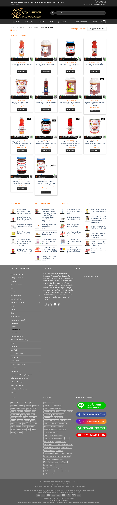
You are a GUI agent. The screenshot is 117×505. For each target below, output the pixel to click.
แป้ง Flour (65, 471)
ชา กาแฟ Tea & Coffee (18, 364)
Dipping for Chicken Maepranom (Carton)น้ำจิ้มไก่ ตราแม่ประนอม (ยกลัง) (94, 103)
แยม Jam (13, 392)
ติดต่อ (51, 22)
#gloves (25, 417)
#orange (34, 423)
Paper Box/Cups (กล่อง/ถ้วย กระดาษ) (53, 426)
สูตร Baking (62, 22)
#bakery (32, 402)
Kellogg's (14, 309)
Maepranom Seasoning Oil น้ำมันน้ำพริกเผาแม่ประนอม (94, 65)
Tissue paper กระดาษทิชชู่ (19, 339)
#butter (13, 408)
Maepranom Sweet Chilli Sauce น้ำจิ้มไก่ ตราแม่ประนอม (22, 65)
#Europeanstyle (15, 414)
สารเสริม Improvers (49, 465)
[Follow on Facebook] (96, 1)
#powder (18, 426)
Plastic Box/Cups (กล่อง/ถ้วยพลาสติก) (54, 435)
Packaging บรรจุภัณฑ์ (18, 320)
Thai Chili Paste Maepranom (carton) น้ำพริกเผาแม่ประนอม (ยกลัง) (95, 143)
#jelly (20, 423)
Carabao (13, 281)
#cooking (13, 411)
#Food (33, 414)
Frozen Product (15, 299)
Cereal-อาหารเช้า (16, 285)
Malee (13, 313)
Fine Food (14, 292)
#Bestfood (21, 405)
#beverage (28, 405)
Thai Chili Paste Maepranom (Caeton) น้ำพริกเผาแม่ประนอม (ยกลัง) (46, 143)
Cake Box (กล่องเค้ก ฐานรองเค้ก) (52, 408)
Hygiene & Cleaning (17, 302)
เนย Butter (58, 471)
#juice (24, 423)
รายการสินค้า (16, 22)
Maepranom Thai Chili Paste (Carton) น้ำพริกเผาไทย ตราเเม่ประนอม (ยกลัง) (46, 183)
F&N (12, 288)
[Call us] (105, 1)
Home (13, 27)
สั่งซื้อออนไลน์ (29, 22)
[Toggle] (40, 278)
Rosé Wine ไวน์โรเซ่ (60, 441)
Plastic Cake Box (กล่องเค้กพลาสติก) (53, 438)
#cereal (23, 408)
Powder (67, 438)
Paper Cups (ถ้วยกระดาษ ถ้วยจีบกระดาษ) (55, 429)
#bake (26, 402)
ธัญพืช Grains (55, 459)
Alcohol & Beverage (17, 274)
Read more (21, 71)
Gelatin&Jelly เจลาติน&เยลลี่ (51, 420)
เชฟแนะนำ (41, 22)
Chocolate (69, 411)
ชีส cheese (47, 459)
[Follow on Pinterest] (58, 304)
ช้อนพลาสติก (15, 361)
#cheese (29, 408)
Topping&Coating (48, 453)
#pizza (13, 426)
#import (33, 420)
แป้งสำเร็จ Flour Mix (49, 474)
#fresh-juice (14, 417)
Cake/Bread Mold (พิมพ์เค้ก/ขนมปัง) (53, 405)
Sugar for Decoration (49, 450)
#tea (29, 429)
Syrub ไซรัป (60, 450)
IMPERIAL (63, 420)
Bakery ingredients (17, 278)
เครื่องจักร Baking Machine (19, 378)
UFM (12, 343)
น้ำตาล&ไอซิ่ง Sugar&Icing (51, 462)
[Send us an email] (102, 1)
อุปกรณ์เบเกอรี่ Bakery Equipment (21, 375)
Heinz (14, 326)
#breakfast (36, 405)
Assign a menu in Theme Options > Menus (94, 4)
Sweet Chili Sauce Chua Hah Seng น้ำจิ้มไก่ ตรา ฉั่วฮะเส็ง (70, 103)
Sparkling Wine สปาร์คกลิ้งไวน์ (52, 447)
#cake (18, 408)
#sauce (24, 426)
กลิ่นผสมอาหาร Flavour (50, 456)
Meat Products (15, 316)
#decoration (27, 411)
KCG (12, 306)
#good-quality (32, 417)
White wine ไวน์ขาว (60, 453)
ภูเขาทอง (14, 332)
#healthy (13, 420)
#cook (34, 408)
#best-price (14, 405)
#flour (28, 414)
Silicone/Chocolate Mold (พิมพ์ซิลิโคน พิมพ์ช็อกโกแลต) (58, 444)
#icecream (20, 420)
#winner (13, 432)
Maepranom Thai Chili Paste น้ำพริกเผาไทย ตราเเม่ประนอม (22, 182)
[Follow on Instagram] (99, 1)
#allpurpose (20, 402)
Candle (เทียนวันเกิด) (49, 411)
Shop (21, 27)
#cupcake (20, 411)
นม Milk (13, 368)
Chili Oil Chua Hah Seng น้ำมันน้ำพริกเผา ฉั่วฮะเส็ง (46, 103)
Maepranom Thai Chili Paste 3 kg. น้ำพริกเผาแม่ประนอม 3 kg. (22, 103)
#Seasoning (31, 426)
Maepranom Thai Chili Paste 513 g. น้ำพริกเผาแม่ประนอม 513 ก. (70, 65)
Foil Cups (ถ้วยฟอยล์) (57, 414)
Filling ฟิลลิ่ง (47, 414)
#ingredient (14, 423)
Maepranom (16, 329)
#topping (34, 429)
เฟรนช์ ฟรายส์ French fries (19, 389)
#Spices (13, 429)
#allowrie (13, 402)
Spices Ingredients (17, 336)
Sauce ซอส (32, 27)
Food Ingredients (16, 295)
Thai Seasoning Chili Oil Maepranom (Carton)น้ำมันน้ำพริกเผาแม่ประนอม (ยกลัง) (70, 143)
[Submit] (104, 13)
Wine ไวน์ (14, 350)
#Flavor (23, 414)
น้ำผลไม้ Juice (15, 371)
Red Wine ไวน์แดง (48, 441)
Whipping (14, 346)
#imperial (26, 420)
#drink (33, 411)
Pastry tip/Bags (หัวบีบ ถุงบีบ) (51, 432)
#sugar (19, 429)
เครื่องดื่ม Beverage (17, 382)
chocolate (19, 432)
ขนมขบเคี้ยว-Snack (17, 353)
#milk (29, 423)
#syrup (24, 429)
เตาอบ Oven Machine (17, 385)
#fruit (20, 417)
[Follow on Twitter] (51, 304)
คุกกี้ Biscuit (14, 357)
